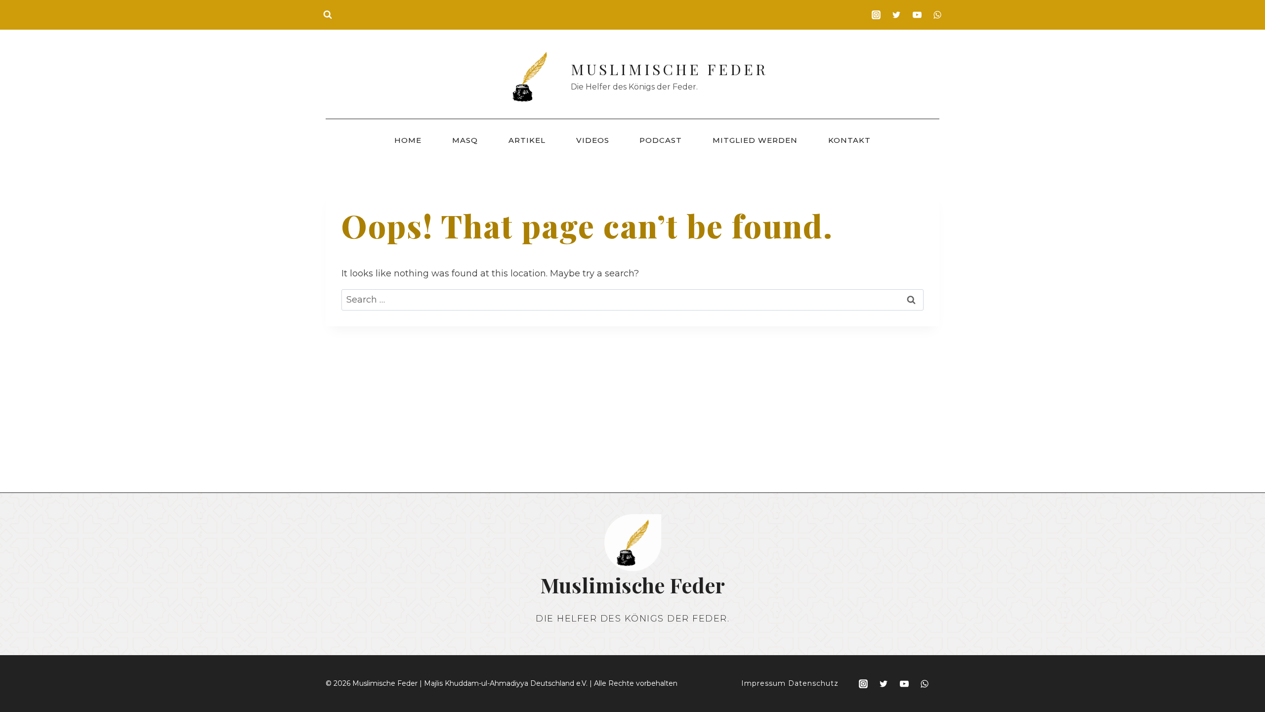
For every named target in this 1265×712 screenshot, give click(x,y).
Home (408, 140)
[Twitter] (896, 15)
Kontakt (849, 140)
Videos (592, 140)
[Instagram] (876, 15)
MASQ (465, 140)
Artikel (527, 140)
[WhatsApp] (937, 15)
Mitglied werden (755, 140)
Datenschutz (813, 683)
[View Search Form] (328, 15)
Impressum (763, 683)
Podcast (660, 140)
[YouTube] (917, 15)
